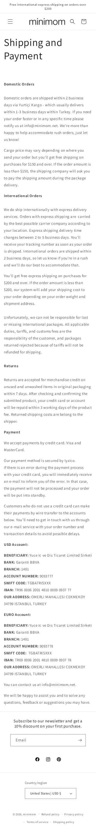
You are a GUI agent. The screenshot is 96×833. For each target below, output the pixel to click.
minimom (29, 814)
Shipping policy (63, 822)
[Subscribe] (80, 740)
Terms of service (37, 822)
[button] (10, 21)
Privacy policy (73, 814)
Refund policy (50, 814)
